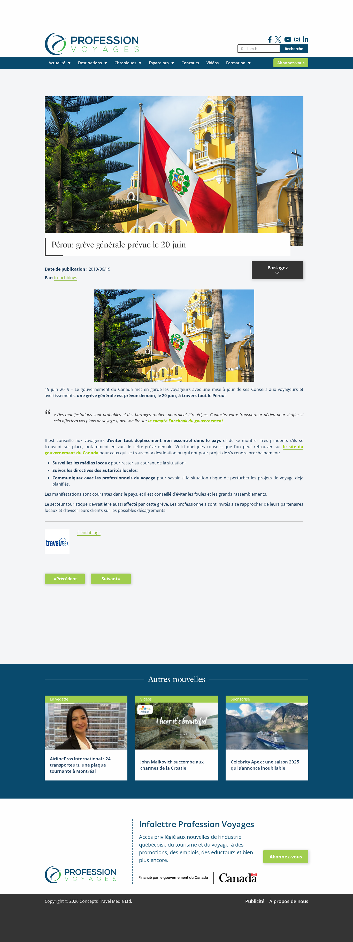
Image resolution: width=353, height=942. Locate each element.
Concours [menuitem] (190, 62)
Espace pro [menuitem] (159, 62)
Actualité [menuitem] (57, 62)
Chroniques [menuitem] (125, 62)
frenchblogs (65, 277)
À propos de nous (288, 901)
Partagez (277, 267)
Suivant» (111, 579)
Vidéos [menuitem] (212, 62)
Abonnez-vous (286, 857)
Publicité (254, 901)
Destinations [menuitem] (90, 62)
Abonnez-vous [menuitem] (290, 62)
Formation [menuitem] (235, 62)
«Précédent (65, 579)
